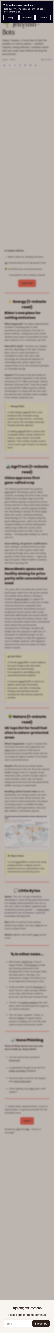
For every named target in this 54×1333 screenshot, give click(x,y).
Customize (27, 17)
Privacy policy (19, 8)
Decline (43, 17)
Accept (11, 17)
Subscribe (41, 1323)
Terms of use (37, 8)
